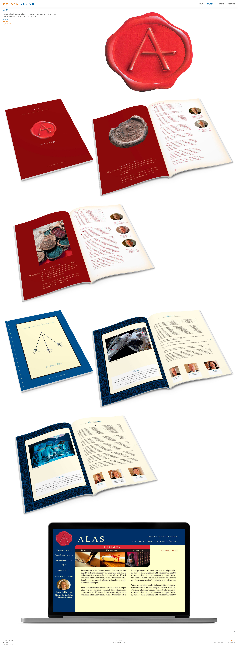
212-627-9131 (119, 640)
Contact (231, 4)
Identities (220, 4)
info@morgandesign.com (119, 642)
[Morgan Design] (41, 4)
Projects (209, 4)
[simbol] (233, 640)
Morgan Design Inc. (221, 642)
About (200, 4)
